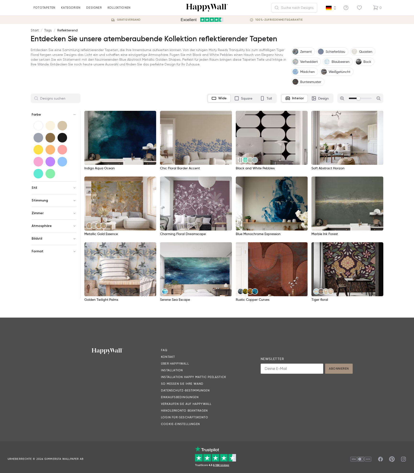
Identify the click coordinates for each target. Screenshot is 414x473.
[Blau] (62, 161)
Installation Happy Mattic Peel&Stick (193, 377)
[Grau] (38, 137)
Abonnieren (339, 368)
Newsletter (272, 359)
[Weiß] (38, 125)
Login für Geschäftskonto (184, 417)
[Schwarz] (62, 137)
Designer (94, 7)
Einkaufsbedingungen (180, 397)
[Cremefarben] (50, 125)
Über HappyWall (175, 363)
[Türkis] (38, 173)
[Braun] (50, 137)
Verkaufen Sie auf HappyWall (186, 404)
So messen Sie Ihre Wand (182, 383)
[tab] (219, 98)
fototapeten (44, 7)
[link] (240, 160)
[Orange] (50, 149)
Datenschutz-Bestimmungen (185, 390)
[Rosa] (38, 161)
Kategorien (70, 7)
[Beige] (62, 125)
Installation (172, 370)
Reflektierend (67, 30)
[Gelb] (38, 149)
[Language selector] (331, 8)
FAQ (164, 350)
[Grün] (50, 173)
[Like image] (151, 116)
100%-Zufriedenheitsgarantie (279, 19)
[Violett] (50, 161)
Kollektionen (119, 7)
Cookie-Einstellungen (180, 424)
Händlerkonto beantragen (184, 410)
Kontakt (168, 357)
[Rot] (62, 149)
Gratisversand (129, 19)
